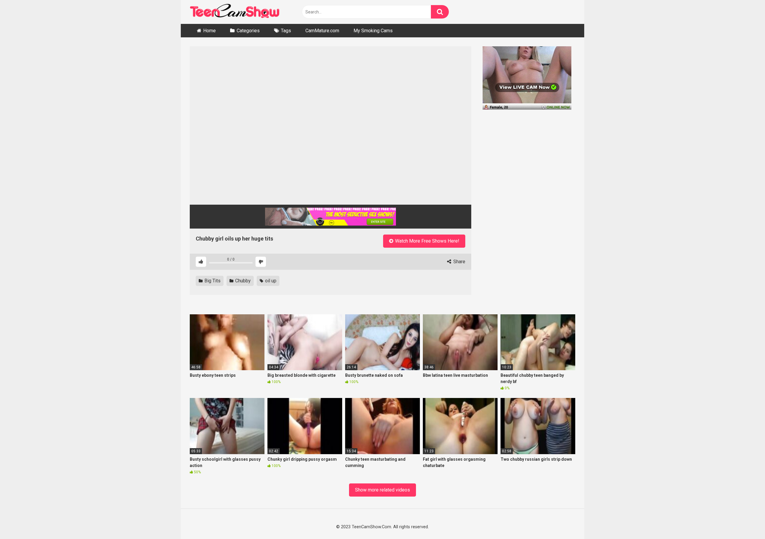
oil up (270, 281)
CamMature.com (322, 30)
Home (209, 30)
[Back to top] (744, 520)
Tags (286, 30)
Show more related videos (382, 490)
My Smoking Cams (373, 30)
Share (458, 261)
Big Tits (212, 281)
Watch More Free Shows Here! (426, 241)
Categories (248, 30)
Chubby (242, 281)
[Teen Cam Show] (234, 12)
